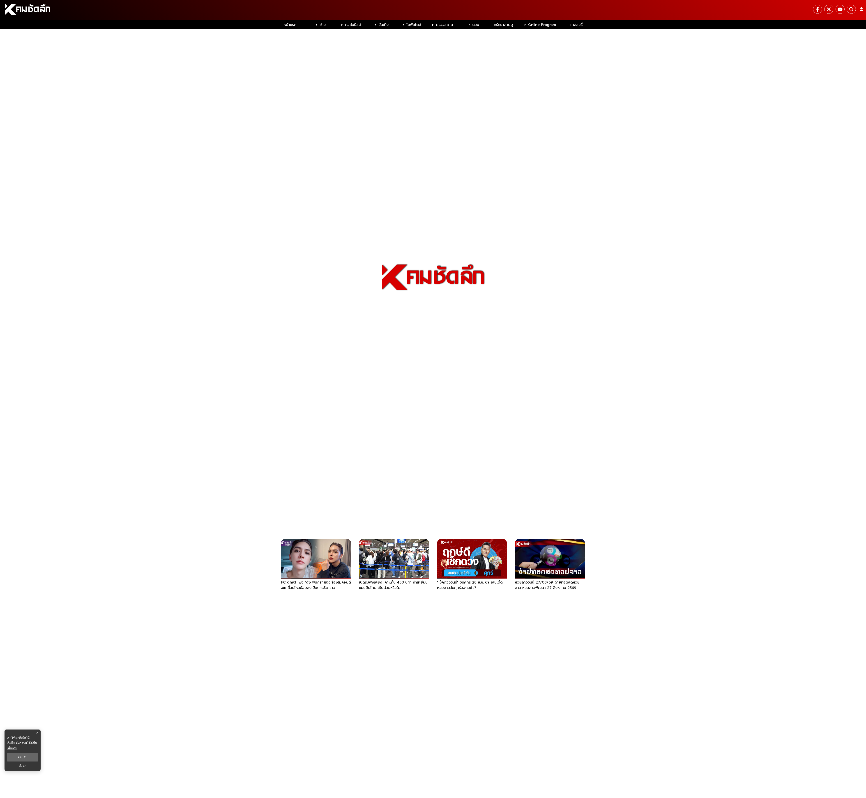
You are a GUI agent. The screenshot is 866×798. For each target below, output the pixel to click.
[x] (828, 9)
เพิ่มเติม (12, 748)
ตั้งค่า (22, 766)
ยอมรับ (22, 757)
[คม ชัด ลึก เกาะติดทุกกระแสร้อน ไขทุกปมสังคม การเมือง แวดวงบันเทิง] (433, 10)
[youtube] (840, 9)
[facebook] (817, 9)
